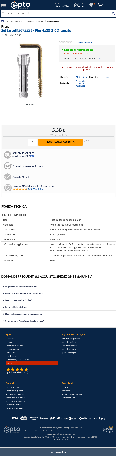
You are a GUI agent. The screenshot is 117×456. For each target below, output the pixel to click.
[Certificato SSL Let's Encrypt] (105, 429)
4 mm (107, 77)
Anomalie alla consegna (15, 394)
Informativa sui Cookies (15, 401)
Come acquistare (12, 349)
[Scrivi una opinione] (65, 42)
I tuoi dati (64, 387)
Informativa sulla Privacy (15, 398)
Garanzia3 (14, 408)
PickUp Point (11, 353)
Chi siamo (10, 339)
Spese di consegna (67, 353)
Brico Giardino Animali (16, 21)
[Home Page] (2, 22)
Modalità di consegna (68, 346)
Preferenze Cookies (13, 405)
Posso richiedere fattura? (16, 307)
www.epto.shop (57, 452)
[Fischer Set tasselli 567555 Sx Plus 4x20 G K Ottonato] (29, 70)
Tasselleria (40, 21)
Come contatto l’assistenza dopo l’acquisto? (24, 321)
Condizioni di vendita (14, 346)
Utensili (30, 21)
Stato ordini (65, 391)
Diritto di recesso (12, 387)
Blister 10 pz (81, 77)
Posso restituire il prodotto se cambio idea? (24, 293)
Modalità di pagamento (69, 339)
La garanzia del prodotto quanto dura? (21, 286)
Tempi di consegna (67, 349)
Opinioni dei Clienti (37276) (17, 373)
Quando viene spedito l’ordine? (18, 300)
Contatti (9, 342)
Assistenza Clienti (67, 398)
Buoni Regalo (11, 356)
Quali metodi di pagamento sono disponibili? (24, 314)
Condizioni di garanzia (15, 391)
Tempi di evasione (67, 342)
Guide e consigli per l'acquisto (17, 360)
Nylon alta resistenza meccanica (80, 83)
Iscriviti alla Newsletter (71, 394)
